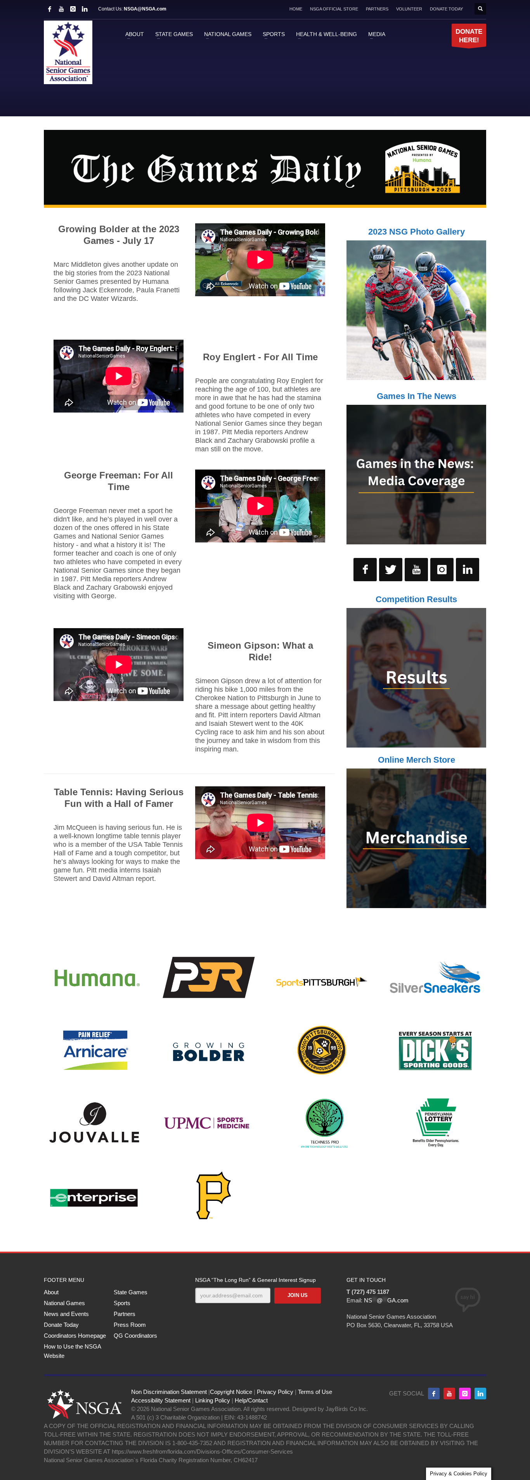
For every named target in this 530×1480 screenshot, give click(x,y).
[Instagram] (73, 9)
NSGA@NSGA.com (145, 9)
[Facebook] (49, 9)
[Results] (416, 678)
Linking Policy (212, 1400)
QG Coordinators (135, 1335)
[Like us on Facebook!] (434, 1393)
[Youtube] (449, 1393)
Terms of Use (315, 1391)
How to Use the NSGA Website (72, 1351)
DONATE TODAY (446, 9)
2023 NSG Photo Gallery (416, 232)
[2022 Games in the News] (416, 474)
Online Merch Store (416, 760)
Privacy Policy (275, 1391)
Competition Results (416, 599)
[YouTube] (61, 9)
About (51, 1292)
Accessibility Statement (161, 1400)
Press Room (130, 1324)
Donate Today (61, 1324)
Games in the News (416, 396)
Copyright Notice (231, 1391)
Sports (122, 1303)
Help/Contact (251, 1400)
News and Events (66, 1314)
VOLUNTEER (409, 9)
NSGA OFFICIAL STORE (334, 9)
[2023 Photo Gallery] (416, 310)
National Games (64, 1303)
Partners (124, 1314)
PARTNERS (377, 9)
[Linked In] (84, 9)
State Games (130, 1292)
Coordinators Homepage (75, 1335)
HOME (295, 9)
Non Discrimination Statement (169, 1391)
